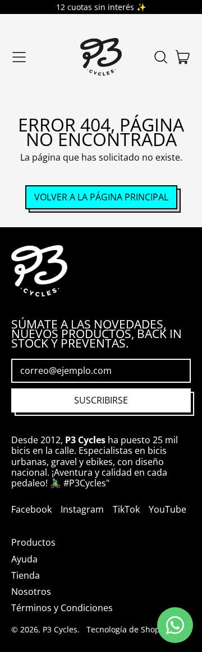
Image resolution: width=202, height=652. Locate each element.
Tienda (25, 575)
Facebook (31, 509)
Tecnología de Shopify (127, 629)
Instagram (82, 509)
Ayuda (24, 559)
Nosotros (31, 591)
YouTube (167, 509)
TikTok (126, 509)
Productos (33, 542)
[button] (160, 57)
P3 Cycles (60, 629)
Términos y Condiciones (62, 608)
